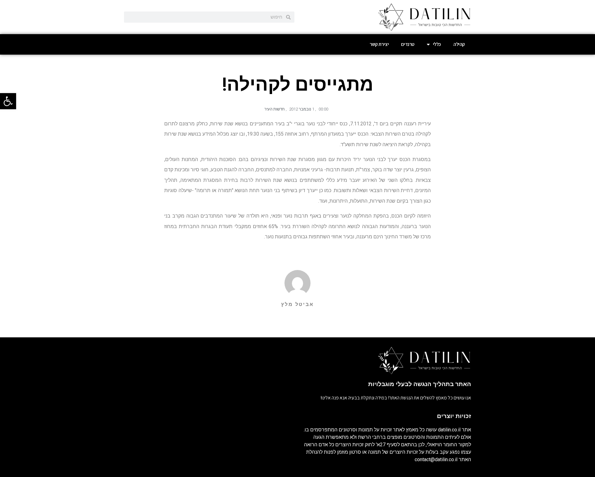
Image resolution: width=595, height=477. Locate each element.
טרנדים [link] (407, 44)
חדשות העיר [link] (274, 109)
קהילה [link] (459, 44)
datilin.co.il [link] (449, 430)
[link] (8, 101)
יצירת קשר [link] (379, 44)
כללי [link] (437, 44)
